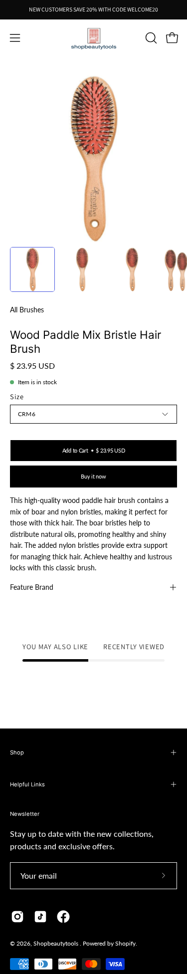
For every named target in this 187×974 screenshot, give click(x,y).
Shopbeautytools (56, 943)
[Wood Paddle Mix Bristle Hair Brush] (32, 269)
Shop (17, 752)
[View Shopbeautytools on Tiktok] (40, 916)
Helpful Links (27, 784)
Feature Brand (31, 587)
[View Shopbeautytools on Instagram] (17, 916)
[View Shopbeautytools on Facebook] (63, 916)
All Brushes (27, 309)
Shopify (125, 943)
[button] (150, 38)
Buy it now (93, 476)
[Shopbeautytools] (93, 38)
